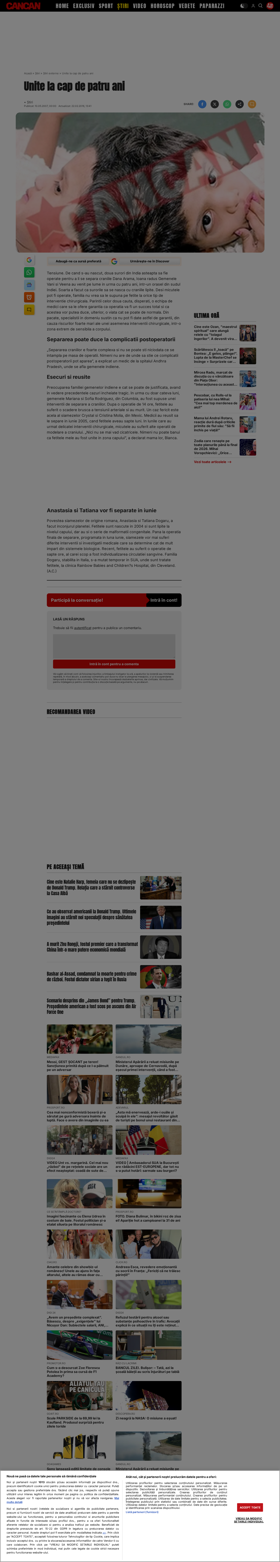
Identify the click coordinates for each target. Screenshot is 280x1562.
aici (104, 1532)
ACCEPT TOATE (250, 1507)
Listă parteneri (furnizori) (142, 1512)
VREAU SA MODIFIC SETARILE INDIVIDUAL (248, 1520)
